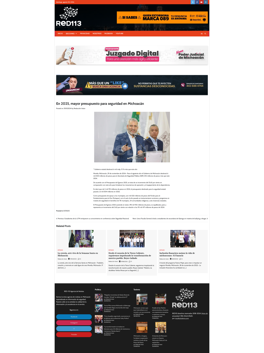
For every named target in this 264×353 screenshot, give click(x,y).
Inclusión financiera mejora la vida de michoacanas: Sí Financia (177, 254)
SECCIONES (70, 34)
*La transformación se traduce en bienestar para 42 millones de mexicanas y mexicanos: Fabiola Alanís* (117, 329)
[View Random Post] (201, 33)
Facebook (74, 317)
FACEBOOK (108, 33)
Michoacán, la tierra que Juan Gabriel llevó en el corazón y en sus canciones (142, 310)
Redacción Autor (79, 108)
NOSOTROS (97, 33)
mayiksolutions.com (182, 318)
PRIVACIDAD (85, 33)
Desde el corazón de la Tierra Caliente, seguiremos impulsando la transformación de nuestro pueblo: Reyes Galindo (130, 255)
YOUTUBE (119, 33)
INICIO (60, 33)
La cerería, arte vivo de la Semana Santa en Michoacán (78, 254)
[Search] (205, 33)
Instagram (74, 323)
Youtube (74, 334)
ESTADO (66, 211)
